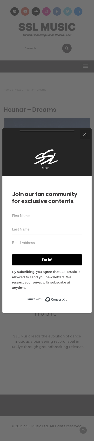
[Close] (85, 134)
